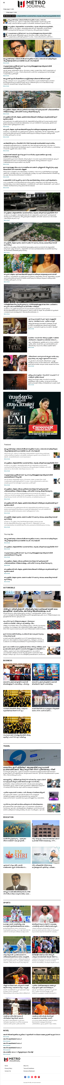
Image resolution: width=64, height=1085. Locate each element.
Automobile (9, 588)
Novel (6, 1030)
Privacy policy (8, 1068)
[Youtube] (35, 1077)
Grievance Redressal (29, 1071)
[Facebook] (25, 1077)
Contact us (8, 1071)
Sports (6, 903)
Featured (7, 445)
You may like (8, 534)
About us (26, 1065)
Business (7, 660)
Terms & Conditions (29, 1068)
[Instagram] (32, 1077)
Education (8, 817)
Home (6, 1065)
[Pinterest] (39, 1077)
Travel (6, 746)
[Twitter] (29, 1077)
